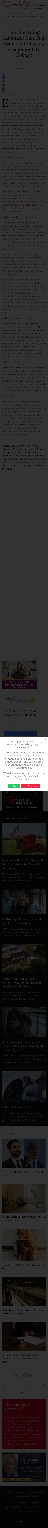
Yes (14, 786)
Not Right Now (30, 786)
